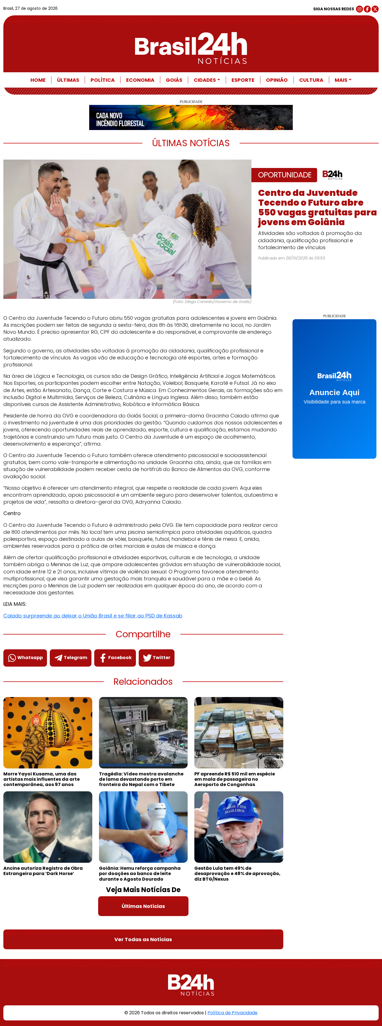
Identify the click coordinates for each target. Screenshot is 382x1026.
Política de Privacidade (232, 1013)
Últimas (68, 79)
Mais (341, 79)
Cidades (205, 79)
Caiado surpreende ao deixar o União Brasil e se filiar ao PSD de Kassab (92, 615)
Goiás (174, 79)
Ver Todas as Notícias (143, 939)
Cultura (311, 79)
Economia (140, 79)
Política (103, 79)
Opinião (277, 79)
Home (38, 79)
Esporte (243, 79)
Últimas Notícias (143, 906)
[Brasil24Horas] (191, 48)
